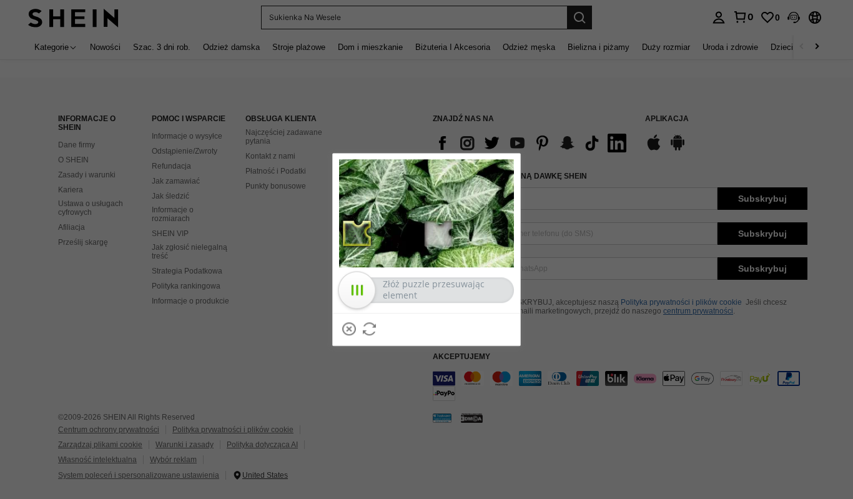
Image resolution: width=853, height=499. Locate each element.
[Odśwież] (370, 329)
